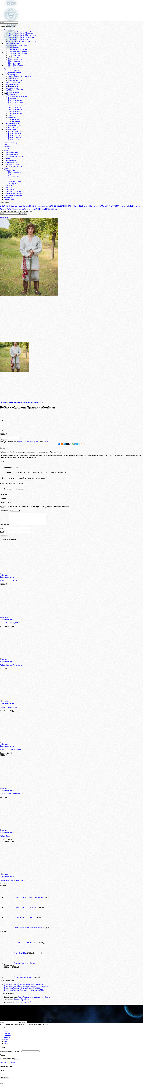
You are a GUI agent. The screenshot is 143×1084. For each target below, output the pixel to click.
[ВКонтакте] (59, 444)
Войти (17, 1059)
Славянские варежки (15, 113)
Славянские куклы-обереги (14, 195)
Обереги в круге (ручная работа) (19, 51)
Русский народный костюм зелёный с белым (34, 997)
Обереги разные (14, 71)
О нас (6, 1032)
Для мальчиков (17, 121)
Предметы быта (9, 170)
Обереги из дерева (14, 172)
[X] (67, 444)
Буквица (7, 150)
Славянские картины (11, 164)
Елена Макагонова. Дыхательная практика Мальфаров (23, 984)
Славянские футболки (12, 123)
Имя (2, 528)
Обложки (115, 205)
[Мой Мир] (65, 444)
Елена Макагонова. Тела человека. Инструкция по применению (26, 986)
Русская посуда (13, 176)
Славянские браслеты (12, 84)
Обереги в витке (13, 47)
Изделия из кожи (10, 129)
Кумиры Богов (9, 30)
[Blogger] (81, 444)
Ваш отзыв (4, 525)
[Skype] (78, 444)
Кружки (70, 205)
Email (2, 532)
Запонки (40, 206)
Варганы (7, 168)
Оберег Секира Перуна (16, 67)
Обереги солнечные (15, 59)
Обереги (104, 205)
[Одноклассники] (62, 444)
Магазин (7, 62)
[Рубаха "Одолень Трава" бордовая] (14, 871)
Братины (7, 158)
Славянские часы (10, 160)
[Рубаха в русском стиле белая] (14, 784)
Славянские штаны (15, 110)
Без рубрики (12, 184)
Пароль (3, 1055)
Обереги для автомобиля (13, 191)
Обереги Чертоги (14, 69)
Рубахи (10, 209)
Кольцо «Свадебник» (21, 1003)
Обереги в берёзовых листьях (18, 45)
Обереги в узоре (13, 57)
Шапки (55, 209)
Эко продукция (9, 199)
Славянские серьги (11, 88)
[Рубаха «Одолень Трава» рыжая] (9, 420)
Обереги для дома (10, 189)
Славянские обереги (11, 43)
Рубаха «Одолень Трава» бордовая (12, 880)
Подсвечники (8, 186)
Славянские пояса (14, 108)
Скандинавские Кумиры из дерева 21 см (22, 41)
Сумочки (11, 180)
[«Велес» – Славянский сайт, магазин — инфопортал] (11, 27)
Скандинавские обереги (12, 73)
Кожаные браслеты (15, 131)
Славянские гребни (11, 154)
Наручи (92, 206)
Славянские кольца (11, 86)
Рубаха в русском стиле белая (10, 794)
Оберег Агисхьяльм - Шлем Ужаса (20, 76)
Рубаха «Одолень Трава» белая (11, 665)
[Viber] (70, 444)
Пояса (136, 206)
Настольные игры (10, 162)
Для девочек (16, 119)
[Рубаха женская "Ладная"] (14, 613)
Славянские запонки (11, 92)
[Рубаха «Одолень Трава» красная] (9, 430)
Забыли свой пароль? (7, 1062)
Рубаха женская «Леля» (8, 707)
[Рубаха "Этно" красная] (14, 571)
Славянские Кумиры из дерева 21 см (21, 34)
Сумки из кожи (13, 141)
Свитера (28, 209)
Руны (16, 209)
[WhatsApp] (73, 444)
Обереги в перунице (15, 61)
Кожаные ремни (13, 139)
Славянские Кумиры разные (18, 39)
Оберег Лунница (14, 63)
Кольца (52, 205)
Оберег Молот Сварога (16, 65)
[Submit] (4, 1030)
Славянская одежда (11, 94)
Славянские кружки (11, 152)
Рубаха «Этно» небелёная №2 (10, 749)
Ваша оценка (5, 510)
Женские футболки (14, 127)
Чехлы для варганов (15, 182)
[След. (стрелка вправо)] (2, 1083)
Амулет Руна (12, 75)
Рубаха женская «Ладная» (9, 623)
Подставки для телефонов (13, 156)
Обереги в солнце (14, 55)
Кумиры (78, 205)
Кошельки (62, 205)
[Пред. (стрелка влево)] (1, 1083)
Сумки (43, 209)
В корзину (4, 440)
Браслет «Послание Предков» (25, 1001)
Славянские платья (15, 100)
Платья (129, 205)
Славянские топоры (11, 143)
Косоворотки (12, 98)
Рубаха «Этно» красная (8, 580)
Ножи (6, 145)
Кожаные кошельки (14, 133)
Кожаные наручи (14, 135)
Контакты (7, 65)
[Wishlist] (1, 573)
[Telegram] (75, 444)
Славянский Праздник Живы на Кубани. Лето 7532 (22, 988)
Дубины (7, 149)
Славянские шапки (14, 112)
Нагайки (7, 147)
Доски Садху (8, 187)
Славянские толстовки (16, 104)
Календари (8, 197)
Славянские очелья (15, 106)
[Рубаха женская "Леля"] (14, 698)
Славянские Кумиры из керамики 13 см (22, 36)
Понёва (10, 115)
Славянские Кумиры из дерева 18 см (21, 32)
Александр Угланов (15, 166)
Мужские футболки (14, 125)
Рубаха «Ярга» (5, 836)
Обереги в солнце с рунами (17, 53)
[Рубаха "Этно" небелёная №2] (14, 740)
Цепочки (49, 209)
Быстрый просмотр (7, 577)
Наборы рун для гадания (13, 193)
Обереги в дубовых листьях (18, 49)
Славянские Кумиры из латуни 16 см (21, 38)
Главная (3, 402)
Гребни (32, 205)
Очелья (122, 206)
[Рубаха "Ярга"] (14, 827)
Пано (10, 174)
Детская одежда (13, 117)
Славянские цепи (10, 90)
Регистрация (4, 1077)
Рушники (11, 178)
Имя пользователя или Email (10, 1051)
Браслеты (5, 205)
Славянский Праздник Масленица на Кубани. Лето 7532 (24, 990)
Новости (7, 64)
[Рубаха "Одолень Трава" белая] (14, 656)
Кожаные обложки (14, 137)
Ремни (3, 209)
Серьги (36, 208)
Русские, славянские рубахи (18, 96)
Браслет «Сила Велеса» (22, 999)
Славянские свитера (15, 102)
